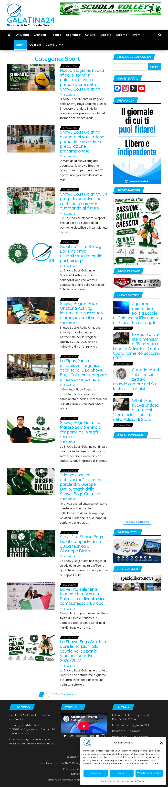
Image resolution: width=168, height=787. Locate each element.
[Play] (65, 736)
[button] (161, 742)
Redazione (69, 94)
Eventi (136, 35)
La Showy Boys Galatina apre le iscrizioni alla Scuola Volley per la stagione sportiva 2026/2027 (83, 651)
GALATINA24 (31, 20)
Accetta (95, 773)
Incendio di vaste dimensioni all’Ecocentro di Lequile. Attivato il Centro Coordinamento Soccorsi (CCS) (137, 346)
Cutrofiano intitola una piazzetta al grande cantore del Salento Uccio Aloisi (136, 379)
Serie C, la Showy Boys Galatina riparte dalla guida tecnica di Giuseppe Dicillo (81, 544)
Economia (73, 35)
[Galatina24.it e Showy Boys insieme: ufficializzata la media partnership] (31, 253)
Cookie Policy (108, 781)
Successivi (67, 694)
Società (105, 35)
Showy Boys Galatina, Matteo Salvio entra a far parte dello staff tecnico (80, 429)
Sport (20, 45)
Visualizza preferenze (149, 773)
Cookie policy (140, 736)
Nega (121, 773)
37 (55, 694)
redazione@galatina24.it (134, 725)
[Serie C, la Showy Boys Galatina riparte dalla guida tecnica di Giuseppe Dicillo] (31, 543)
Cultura (90, 35)
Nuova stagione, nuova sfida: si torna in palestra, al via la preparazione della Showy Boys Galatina (82, 80)
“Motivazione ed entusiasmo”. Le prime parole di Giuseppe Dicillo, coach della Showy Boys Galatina (81, 484)
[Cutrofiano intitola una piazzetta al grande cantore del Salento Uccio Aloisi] (121, 373)
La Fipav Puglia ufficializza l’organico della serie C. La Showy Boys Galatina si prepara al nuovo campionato (83, 370)
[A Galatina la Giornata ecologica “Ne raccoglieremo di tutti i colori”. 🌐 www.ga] (149, 478)
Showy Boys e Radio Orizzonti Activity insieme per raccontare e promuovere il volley (82, 310)
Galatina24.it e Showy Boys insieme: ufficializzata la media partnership (81, 253)
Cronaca (40, 35)
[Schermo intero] (103, 736)
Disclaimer (134, 730)
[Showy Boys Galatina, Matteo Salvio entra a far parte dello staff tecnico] (31, 429)
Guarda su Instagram (137, 521)
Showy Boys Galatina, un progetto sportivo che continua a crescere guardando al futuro (83, 201)
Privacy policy (120, 736)
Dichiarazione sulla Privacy (130, 781)
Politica (56, 35)
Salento (121, 35)
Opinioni (35, 45)
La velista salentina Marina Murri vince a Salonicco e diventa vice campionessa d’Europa (82, 596)
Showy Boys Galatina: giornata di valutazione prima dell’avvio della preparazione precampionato (82, 141)
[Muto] (97, 736)
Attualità (22, 35)
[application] (84, 726)
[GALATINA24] (9, 35)
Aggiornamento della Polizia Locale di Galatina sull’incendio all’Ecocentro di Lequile (135, 313)
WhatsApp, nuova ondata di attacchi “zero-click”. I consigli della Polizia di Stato (136, 410)
